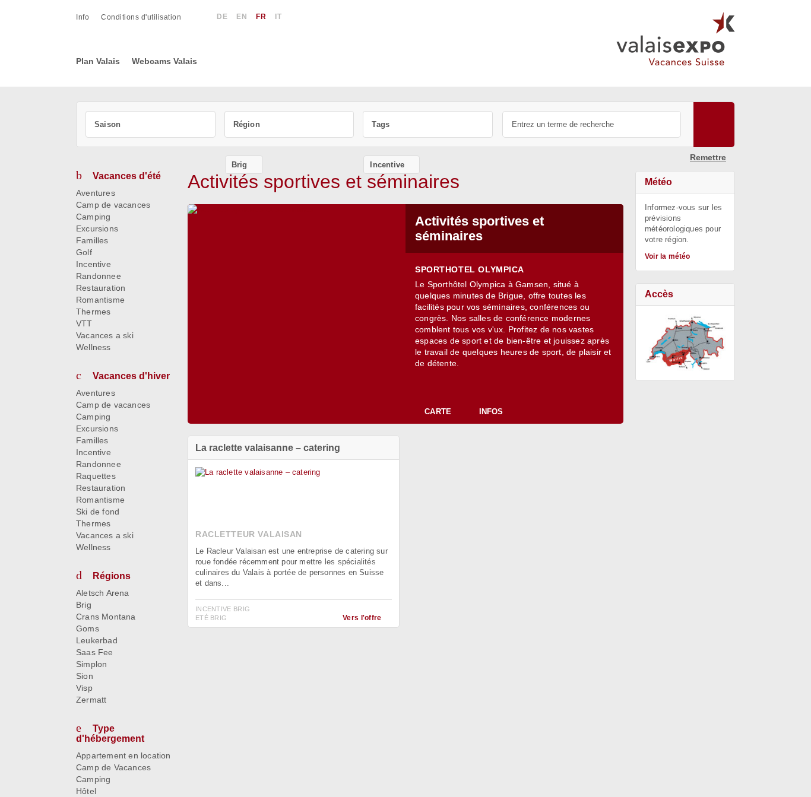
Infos (491, 411)
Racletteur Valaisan (248, 534)
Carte (437, 411)
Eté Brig (211, 617)
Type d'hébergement (110, 733)
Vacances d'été (127, 176)
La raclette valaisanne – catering (267, 448)
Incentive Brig (222, 608)
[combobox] (150, 124)
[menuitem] (88, 17)
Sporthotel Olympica (469, 269)
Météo (658, 182)
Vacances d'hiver (131, 376)
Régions (112, 576)
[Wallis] (685, 343)
